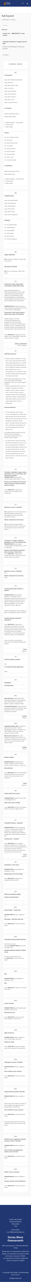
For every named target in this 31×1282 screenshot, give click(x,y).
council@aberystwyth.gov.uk (15, 1232)
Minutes (5, 25)
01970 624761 (15, 1230)
